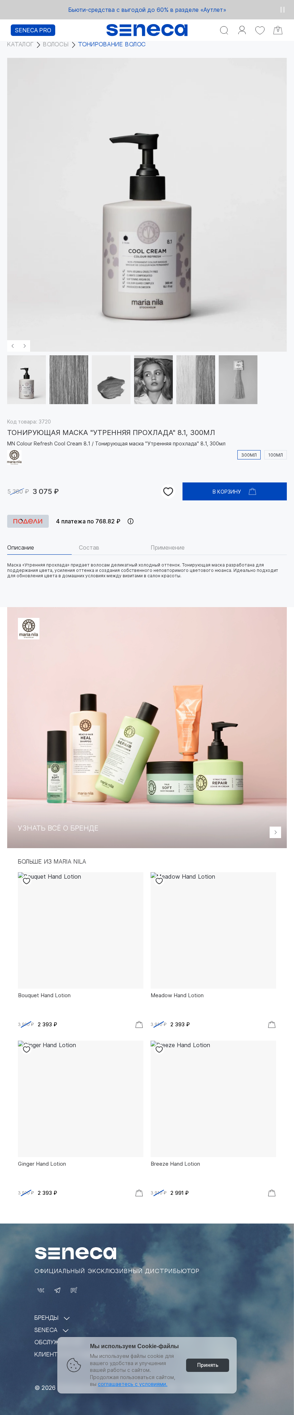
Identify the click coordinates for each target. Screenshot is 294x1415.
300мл (249, 455)
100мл (275, 455)
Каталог (20, 44)
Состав (89, 547)
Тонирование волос (112, 44)
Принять (207, 1365)
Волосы (56, 44)
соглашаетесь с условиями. (132, 1384)
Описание (20, 547)
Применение (168, 547)
